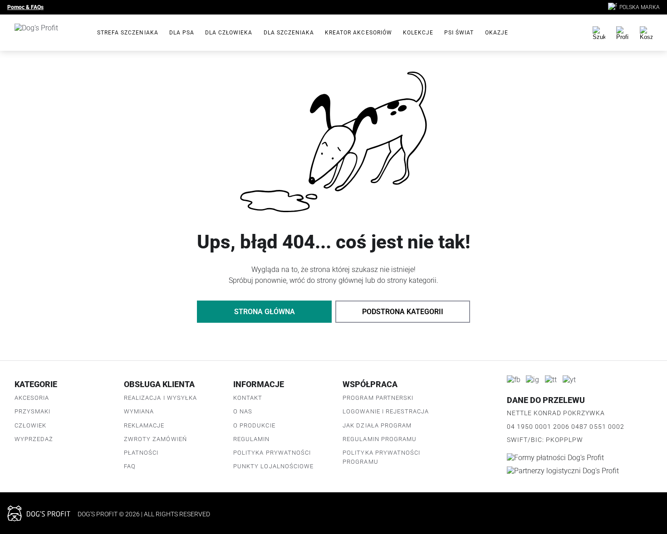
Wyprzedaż (34, 439)
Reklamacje (144, 425)
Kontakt (247, 397)
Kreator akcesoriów (358, 32)
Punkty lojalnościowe (273, 466)
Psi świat (459, 32)
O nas (242, 411)
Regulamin (251, 439)
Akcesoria (32, 397)
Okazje (496, 32)
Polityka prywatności (272, 452)
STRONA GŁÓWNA (264, 311)
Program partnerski (378, 397)
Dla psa (181, 32)
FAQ (130, 466)
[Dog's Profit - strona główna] (49, 33)
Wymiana (139, 411)
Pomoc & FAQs (25, 7)
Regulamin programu (380, 439)
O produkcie (254, 425)
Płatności (141, 452)
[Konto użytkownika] (622, 32)
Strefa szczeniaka (127, 32)
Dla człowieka (229, 32)
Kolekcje (418, 32)
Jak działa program (377, 425)
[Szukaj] (599, 32)
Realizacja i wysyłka (160, 397)
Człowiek (30, 425)
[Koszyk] (646, 32)
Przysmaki (32, 411)
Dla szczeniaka (289, 32)
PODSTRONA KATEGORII (402, 311)
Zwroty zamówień (155, 439)
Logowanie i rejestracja (386, 411)
